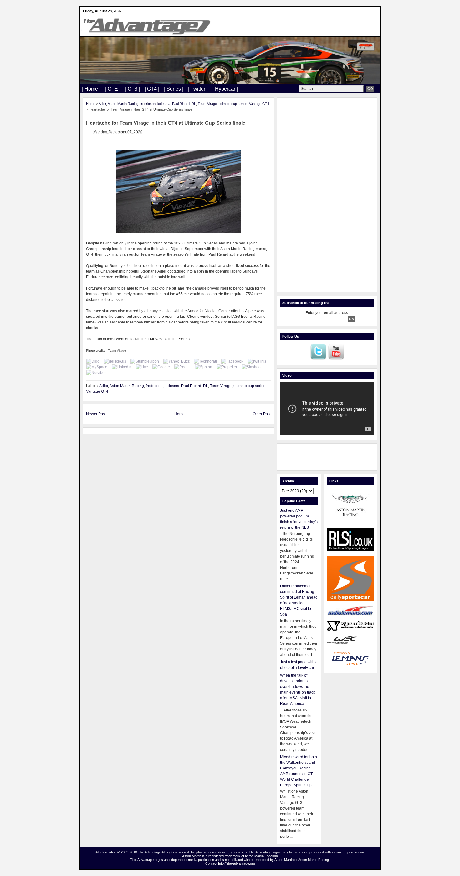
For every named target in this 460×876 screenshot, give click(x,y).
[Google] (161, 367)
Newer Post (96, 414)
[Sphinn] (203, 367)
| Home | (91, 89)
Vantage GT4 (259, 104)
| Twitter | (198, 89)
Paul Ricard (181, 104)
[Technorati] (205, 361)
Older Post (262, 414)
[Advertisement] (327, 195)
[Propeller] (227, 367)
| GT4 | (152, 89)
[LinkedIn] (121, 367)
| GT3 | (132, 89)
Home (90, 104)
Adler (102, 104)
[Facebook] (232, 361)
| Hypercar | (225, 89)
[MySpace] (96, 367)
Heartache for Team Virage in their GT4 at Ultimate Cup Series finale (165, 123)
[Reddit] (182, 367)
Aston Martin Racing (123, 104)
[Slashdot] (252, 367)
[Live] (142, 367)
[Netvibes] (96, 372)
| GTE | (112, 89)
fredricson (148, 104)
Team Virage (207, 104)
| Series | (173, 89)
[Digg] (93, 361)
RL (194, 104)
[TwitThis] (257, 361)
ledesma (163, 104)
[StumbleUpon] (144, 361)
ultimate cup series (233, 104)
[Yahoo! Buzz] (176, 361)
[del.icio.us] (115, 361)
